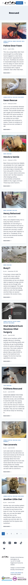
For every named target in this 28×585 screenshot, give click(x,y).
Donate (19, 3)
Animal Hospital (7, 41)
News (14, 41)
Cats (4, 385)
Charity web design (15, 572)
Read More (7, 73)
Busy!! (6, 268)
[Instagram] (9, 542)
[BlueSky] (4, 548)
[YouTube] (15, 542)
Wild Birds (21, 97)
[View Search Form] (25, 3)
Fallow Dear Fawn (12, 45)
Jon (6, 49)
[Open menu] (3, 3)
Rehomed (9, 210)
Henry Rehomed (11, 213)
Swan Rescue (10, 100)
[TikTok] (21, 542)
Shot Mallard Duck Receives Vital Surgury (13, 329)
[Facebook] (4, 542)
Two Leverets (10, 444)
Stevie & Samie (11, 157)
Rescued (19, 41)
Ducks (15, 321)
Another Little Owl (12, 499)
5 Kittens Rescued (12, 388)
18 (17, 534)
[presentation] (14, 30)
